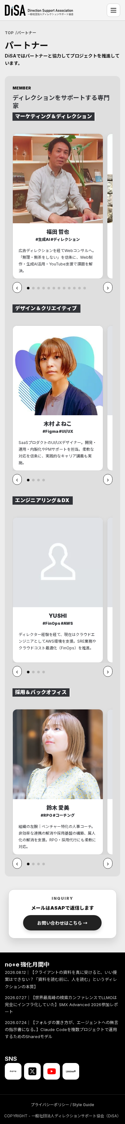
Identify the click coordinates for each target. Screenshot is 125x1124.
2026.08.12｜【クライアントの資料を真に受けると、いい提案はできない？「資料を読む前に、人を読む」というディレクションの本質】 (61, 979)
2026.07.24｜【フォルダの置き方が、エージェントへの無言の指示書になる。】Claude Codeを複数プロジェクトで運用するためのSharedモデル (61, 1029)
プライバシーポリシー (50, 1104)
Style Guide (83, 1104)
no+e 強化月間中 (27, 964)
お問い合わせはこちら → (62, 923)
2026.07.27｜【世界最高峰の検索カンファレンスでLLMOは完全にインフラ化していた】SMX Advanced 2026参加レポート (61, 1004)
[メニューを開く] (113, 10)
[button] (28, 288)
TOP (9, 32)
